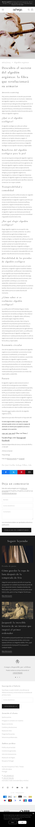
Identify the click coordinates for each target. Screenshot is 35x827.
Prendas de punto (9, 566)
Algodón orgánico (21, 62)
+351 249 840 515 (8, 776)
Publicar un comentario (17, 530)
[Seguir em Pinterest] (12, 787)
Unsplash (21, 459)
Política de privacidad (8, 747)
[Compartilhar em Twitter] (13, 472)
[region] (17, 667)
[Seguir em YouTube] (17, 787)
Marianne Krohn (12, 459)
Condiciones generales (9, 751)
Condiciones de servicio (9, 493)
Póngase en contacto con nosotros (12, 721)
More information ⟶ (17, 819)
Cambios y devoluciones (9, 727)
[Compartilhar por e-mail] (29, 472)
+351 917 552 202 (8, 433)
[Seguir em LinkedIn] (22, 787)
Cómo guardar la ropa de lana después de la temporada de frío (15, 574)
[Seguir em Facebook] (3, 787)
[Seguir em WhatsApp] (27, 787)
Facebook (6, 440)
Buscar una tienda (7, 724)
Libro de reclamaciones (9, 754)
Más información (7, 596)
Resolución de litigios (8, 758)
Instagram (21, 438)
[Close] (33, 813)
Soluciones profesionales (9, 737)
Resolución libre (7, 731)
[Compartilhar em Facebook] (6, 472)
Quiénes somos (6, 717)
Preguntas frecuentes (8, 734)
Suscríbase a (11, 706)
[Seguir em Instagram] (8, 787)
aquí (9, 411)
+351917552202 (17, 673)
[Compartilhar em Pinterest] (21, 472)
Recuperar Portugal (8, 761)
